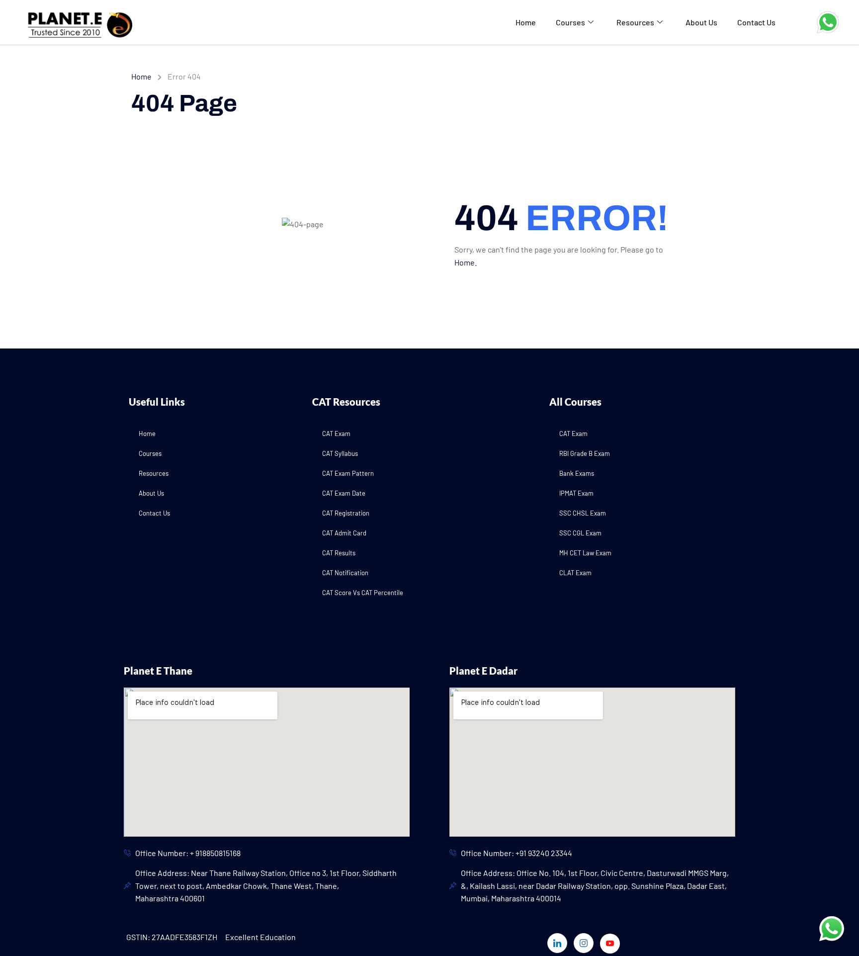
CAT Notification (345, 573)
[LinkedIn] (557, 943)
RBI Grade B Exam (584, 453)
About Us (701, 22)
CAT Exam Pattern (348, 473)
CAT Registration (345, 513)
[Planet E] (74, 21)
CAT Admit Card (344, 533)
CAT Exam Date (343, 493)
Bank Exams (576, 473)
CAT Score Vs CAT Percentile (362, 593)
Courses (570, 22)
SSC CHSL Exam (582, 513)
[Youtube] (610, 944)
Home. (465, 262)
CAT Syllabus (340, 453)
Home (525, 22)
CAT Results (338, 553)
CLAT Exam (575, 573)
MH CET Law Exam (585, 553)
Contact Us (756, 22)
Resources (635, 22)
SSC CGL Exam (580, 533)
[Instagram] (584, 943)
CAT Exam (336, 433)
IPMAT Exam (576, 493)
